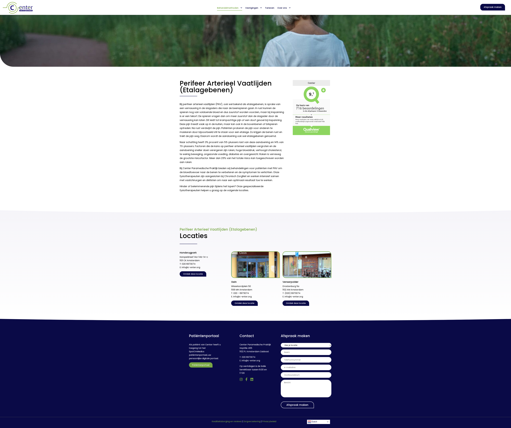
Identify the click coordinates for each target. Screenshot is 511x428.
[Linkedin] (252, 379)
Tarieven (269, 7)
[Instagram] (241, 379)
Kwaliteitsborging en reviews (227, 421)
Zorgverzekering (251, 421)
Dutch (314, 422)
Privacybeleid (269, 421)
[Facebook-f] (246, 379)
